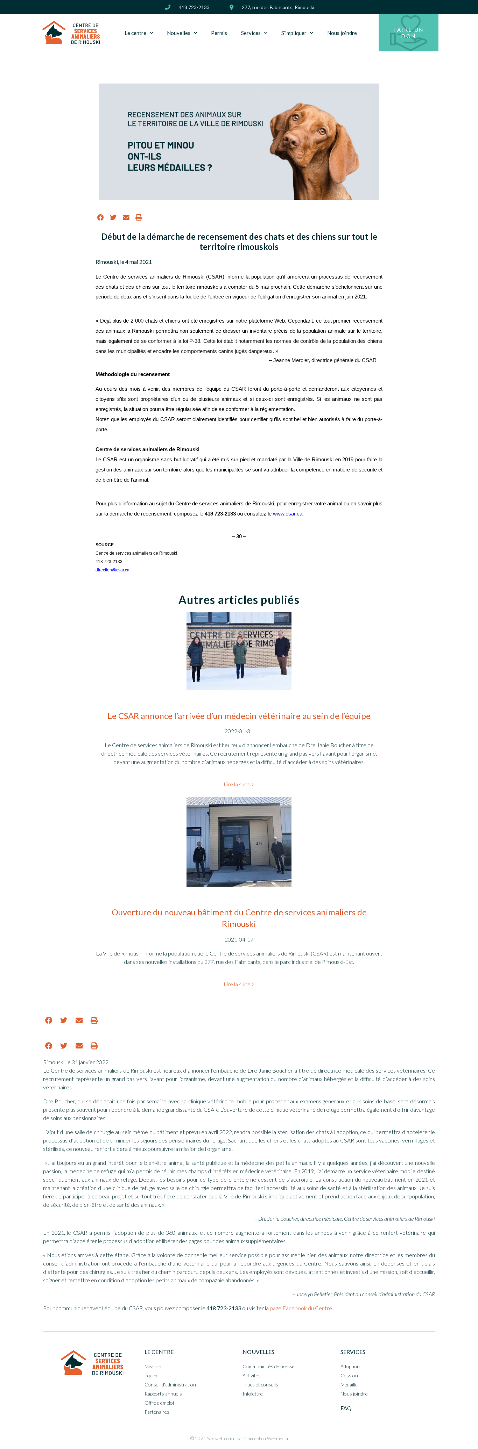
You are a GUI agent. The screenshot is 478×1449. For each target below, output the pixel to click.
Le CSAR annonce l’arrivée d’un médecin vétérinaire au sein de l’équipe (239, 716)
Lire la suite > (239, 784)
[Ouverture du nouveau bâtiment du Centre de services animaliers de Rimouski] (239, 884)
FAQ (346, 1408)
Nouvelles (178, 33)
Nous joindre (342, 33)
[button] (101, 217)
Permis (219, 33)
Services (251, 33)
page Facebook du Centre (301, 1308)
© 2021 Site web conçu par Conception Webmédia (239, 1438)
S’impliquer (294, 33)
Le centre (135, 33)
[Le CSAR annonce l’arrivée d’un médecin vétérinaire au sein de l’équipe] (239, 688)
